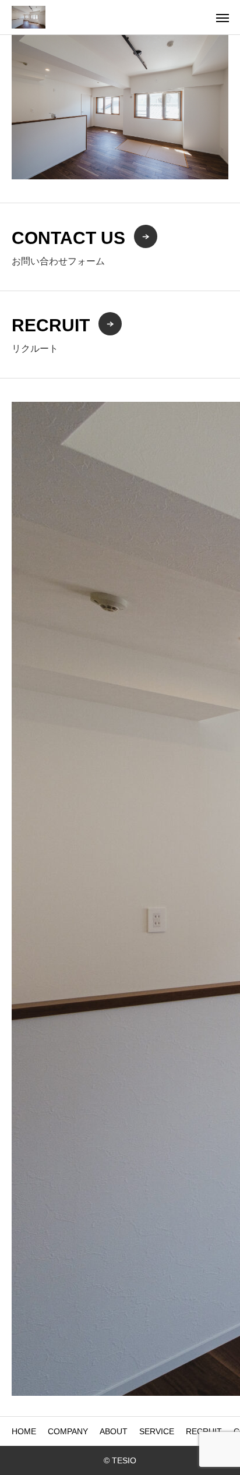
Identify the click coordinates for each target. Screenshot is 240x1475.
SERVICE (156, 1431)
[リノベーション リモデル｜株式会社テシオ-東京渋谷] (28, 17)
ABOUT (114, 1431)
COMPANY (68, 1431)
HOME (24, 1431)
